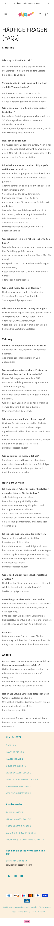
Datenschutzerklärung (21, 912)
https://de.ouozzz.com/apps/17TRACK (24, 316)
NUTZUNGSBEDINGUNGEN (18, 826)
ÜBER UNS (11, 745)
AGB (34, 912)
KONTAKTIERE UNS (15, 752)
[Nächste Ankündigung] (48, 3)
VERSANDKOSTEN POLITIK (18, 819)
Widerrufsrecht (45, 907)
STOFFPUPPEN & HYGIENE (18, 786)
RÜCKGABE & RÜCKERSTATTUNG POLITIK (25, 839)
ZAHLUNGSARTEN (14, 812)
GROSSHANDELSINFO (16, 766)
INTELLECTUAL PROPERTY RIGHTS (22, 779)
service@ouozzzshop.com (19, 864)
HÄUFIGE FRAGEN (14, 759)
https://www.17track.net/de (21, 320)
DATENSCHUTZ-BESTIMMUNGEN (21, 832)
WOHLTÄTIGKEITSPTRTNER (18, 793)
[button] (6, 14)
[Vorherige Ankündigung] (5, 3)
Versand (41, 912)
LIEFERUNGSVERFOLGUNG (18, 772)
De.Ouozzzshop (15, 907)
